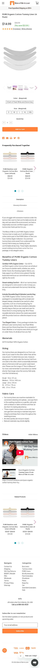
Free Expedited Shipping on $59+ (20, 8)
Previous (4, 87)
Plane (24, 581)
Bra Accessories (27, 573)
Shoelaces (25, 578)
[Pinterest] (18, 138)
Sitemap (7, 585)
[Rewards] (4, 650)
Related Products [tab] (20, 497)
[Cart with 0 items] (37, 3)
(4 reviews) (17, 29)
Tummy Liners (27, 569)
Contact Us (8, 566)
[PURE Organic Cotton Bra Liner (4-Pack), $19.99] (27, 156)
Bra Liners (25, 566)
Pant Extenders (27, 576)
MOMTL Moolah (9, 573)
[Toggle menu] (3, 3)
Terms (6, 581)
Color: (20, 98)
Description (20, 199)
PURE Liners (26, 571)
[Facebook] (3, 138)
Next (36, 87)
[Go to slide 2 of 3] (19, 191)
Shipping (7, 569)
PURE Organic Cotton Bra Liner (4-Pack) (27, 171)
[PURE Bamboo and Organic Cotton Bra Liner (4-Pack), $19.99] (10, 156)
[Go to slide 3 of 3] (22, 191)
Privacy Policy (9, 583)
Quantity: (20, 119)
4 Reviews (20, 211)
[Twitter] (15, 138)
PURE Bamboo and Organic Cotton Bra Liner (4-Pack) (10, 171)
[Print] (11, 138)
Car (23, 585)
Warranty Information (20, 205)
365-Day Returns (10, 571)
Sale (23, 590)
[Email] (7, 138)
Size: (20, 108)
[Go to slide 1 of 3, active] (15, 191)
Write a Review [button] (27, 29)
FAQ (5, 576)
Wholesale (7, 578)
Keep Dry (25, 583)
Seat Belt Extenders (29, 588)
